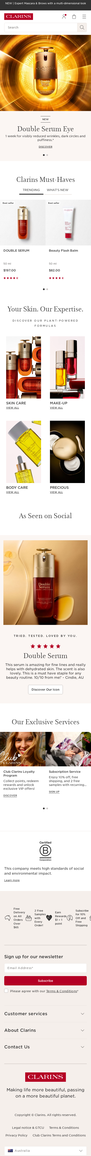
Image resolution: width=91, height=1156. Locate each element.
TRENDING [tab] (31, 190)
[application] (23, 766)
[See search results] (82, 27)
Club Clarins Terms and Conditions (59, 1135)
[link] (23, 407)
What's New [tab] (57, 190)
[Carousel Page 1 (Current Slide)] (44, 155)
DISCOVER (45, 146)
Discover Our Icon (45, 689)
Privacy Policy (17, 1135)
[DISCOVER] (45, 73)
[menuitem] (63, 16)
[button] (45, 1014)
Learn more (12, 880)
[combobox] (45, 1151)
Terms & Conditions (61, 991)
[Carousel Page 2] (47, 155)
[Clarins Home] (18, 16)
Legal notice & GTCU (28, 1127)
